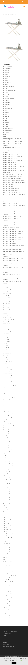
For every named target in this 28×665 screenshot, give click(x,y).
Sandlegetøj (5, 513)
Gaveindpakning (6, 361)
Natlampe (5, 473)
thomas (5, 14)
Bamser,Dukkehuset (7, 130)
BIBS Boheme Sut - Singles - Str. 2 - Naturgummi (13, 170)
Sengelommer (6, 519)
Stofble (4, 569)
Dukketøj (5, 343)
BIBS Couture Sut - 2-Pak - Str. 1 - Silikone (12, 174)
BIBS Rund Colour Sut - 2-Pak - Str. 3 (10, 203)
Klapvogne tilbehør (7, 417)
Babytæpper (5, 102)
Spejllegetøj (5, 559)
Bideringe (5, 287)
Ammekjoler (5, 74)
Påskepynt (5, 481)
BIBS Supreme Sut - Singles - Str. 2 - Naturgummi (13, 251)
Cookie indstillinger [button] (19, 660)
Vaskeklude (5, 621)
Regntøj (4, 507)
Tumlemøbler (6, 611)
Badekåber (5, 110)
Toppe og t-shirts (6, 607)
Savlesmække (6, 515)
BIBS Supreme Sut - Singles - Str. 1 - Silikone (12, 249)
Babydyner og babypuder (8, 90)
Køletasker (5, 427)
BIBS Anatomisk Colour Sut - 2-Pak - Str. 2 (12, 141)
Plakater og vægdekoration (8, 483)
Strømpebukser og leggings (9, 581)
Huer (4, 401)
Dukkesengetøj (6, 341)
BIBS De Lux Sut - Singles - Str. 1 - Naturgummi (13, 182)
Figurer (4, 355)
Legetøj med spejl (6, 449)
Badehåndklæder (6, 108)
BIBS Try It (5, 285)
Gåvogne (5, 365)
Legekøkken (5, 441)
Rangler (4, 505)
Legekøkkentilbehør (7, 443)
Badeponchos (6, 114)
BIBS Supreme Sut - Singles (9, 243)
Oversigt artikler (14, 631)
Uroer (4, 619)
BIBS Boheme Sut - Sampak (9, 162)
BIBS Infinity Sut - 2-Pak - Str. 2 (9, 186)
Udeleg (4, 613)
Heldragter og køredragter (8, 397)
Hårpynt (4, 393)
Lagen (4, 435)
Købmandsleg (6, 423)
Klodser (4, 419)
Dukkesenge (5, 339)
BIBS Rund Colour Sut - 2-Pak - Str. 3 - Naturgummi (14, 205)
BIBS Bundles (6, 172)
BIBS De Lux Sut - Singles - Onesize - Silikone (12, 180)
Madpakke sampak (7, 463)
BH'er (4, 136)
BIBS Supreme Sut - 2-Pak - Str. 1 (10, 229)
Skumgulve (5, 541)
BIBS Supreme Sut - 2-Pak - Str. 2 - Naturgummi (13, 237)
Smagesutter (5, 547)
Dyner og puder (6, 349)
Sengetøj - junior (6, 529)
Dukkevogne (5, 347)
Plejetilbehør (5, 487)
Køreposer (5, 429)
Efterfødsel (5, 351)
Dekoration (5, 327)
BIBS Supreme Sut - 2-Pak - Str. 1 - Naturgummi (13, 231)
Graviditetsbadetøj (7, 373)
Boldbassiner (6, 299)
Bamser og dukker (7, 128)
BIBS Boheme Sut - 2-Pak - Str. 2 (10, 158)
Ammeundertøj (6, 82)
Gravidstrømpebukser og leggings (10, 385)
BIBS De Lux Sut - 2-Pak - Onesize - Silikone (12, 178)
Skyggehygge (5, 543)
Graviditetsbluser (6, 375)
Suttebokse (5, 583)
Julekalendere (6, 409)
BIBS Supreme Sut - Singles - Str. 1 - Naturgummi (13, 245)
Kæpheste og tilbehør (7, 413)
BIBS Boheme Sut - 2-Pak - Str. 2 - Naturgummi (13, 160)
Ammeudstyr (5, 80)
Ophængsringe (6, 479)
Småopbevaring (6, 549)
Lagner (4, 437)
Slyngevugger (6, 545)
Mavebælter (5, 469)
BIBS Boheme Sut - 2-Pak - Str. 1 (10, 154)
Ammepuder (5, 76)
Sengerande (5, 523)
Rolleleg (4, 509)
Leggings (5, 453)
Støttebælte (5, 577)
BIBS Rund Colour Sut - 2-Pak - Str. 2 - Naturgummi (14, 200)
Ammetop (5, 78)
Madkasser (5, 459)
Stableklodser (6, 563)
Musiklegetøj (5, 471)
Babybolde (5, 88)
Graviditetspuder (6, 379)
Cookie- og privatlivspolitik (11, 656)
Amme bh (5, 70)
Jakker (4, 407)
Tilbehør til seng (6, 601)
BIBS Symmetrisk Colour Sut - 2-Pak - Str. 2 (12, 258)
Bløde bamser (6, 293)
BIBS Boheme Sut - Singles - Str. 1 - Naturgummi (13, 166)
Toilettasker (5, 605)
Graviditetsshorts (6, 381)
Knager (4, 421)
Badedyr (4, 106)
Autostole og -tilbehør (7, 86)
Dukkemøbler (6, 335)
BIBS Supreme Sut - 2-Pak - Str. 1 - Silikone (12, 233)
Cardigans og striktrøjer (8, 319)
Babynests (5, 94)
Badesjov (5, 118)
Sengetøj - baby (6, 527)
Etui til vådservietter (7, 353)
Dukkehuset (5, 333)
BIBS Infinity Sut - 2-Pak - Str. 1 (9, 184)
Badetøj (4, 120)
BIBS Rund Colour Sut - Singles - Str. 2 (11, 216)
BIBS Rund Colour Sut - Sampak (9, 209)
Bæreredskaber (6, 132)
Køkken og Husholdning (8, 425)
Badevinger (5, 124)
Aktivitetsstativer (6, 68)
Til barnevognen (6, 597)
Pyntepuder (5, 503)
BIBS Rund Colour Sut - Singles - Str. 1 (11, 211)
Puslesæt (5, 495)
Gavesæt (5, 363)
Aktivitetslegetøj (6, 66)
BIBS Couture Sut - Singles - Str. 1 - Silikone (12, 176)
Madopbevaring (6, 461)
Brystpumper (6, 311)
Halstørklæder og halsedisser (9, 389)
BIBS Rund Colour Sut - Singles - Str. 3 (11, 222)
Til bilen (4, 599)
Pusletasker (5, 497)
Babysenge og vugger (7, 98)
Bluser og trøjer (6, 295)
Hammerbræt (6, 391)
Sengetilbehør (6, 525)
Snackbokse (5, 551)
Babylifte (5, 92)
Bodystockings (6, 297)
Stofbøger (5, 573)
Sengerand (5, 521)
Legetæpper (5, 447)
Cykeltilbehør (6, 323)
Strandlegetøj (6, 579)
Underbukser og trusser (8, 617)
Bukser (4, 313)
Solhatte (4, 553)
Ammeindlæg (6, 72)
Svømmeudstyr (6, 591)
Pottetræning (5, 489)
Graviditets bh (6, 371)
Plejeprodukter (6, 485)
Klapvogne (5, 415)
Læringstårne (6, 439)
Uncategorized (6, 615)
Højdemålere (5, 399)
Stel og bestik (6, 567)
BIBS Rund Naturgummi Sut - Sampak (11, 227)
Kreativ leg (5, 433)
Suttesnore (5, 587)
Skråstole (5, 539)
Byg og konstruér (6, 317)
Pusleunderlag (6, 499)
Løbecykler (5, 455)
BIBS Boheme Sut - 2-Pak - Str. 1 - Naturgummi (13, 156)
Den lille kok (5, 329)
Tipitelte (4, 603)
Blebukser (5, 291)
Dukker (4, 337)
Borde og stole (6, 301)
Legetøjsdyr (5, 451)
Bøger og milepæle (7, 303)
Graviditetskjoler (6, 377)
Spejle (4, 557)
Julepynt (4, 411)
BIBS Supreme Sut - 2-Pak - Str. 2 (10, 235)
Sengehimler (5, 517)
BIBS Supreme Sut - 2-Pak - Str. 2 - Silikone (12, 239)
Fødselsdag (5, 359)
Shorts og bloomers (7, 533)
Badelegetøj (5, 112)
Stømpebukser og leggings (8, 575)
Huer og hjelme (6, 403)
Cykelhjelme (5, 321)
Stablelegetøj (5, 565)
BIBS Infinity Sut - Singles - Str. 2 (10, 190)
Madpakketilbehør (7, 465)
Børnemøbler (6, 305)
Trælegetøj (5, 609)
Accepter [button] (14, 662)
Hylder (4, 405)
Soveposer (5, 555)
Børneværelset (6, 309)
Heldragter (5, 395)
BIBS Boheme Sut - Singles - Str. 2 (10, 168)
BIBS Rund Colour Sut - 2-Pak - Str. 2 (10, 198)
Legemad (5, 445)
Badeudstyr (5, 122)
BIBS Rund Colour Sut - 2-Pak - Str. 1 (10, 192)
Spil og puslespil (6, 561)
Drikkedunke (5, 331)
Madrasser (5, 467)
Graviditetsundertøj (7, 383)
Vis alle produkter (7, 633)
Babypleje (5, 96)
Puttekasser (5, 501)
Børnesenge (5, 307)
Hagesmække (6, 387)
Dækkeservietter (6, 325)
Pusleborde (5, 491)
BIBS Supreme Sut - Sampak (9, 241)
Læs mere (11, 660)
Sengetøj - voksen (6, 531)
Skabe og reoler (6, 535)
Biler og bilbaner (6, 289)
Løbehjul (5, 457)
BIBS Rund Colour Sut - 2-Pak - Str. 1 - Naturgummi (14, 194)
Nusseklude (5, 477)
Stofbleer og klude (7, 571)
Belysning (5, 134)
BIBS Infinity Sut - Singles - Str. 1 (10, 188)
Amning (4, 84)
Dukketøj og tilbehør (7, 345)
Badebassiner (6, 104)
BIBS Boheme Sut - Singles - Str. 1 (10, 164)
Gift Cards (5, 367)
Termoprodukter (6, 593)
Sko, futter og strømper (8, 537)
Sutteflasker (5, 585)
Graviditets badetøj (7, 369)
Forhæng (5, 357)
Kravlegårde (5, 431)
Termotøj (5, 595)
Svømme (5, 589)
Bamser (4, 126)
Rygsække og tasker (7, 511)
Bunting (4, 315)
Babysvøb (5, 100)
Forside (5, 631)
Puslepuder (5, 493)
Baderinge (5, 116)
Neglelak (5, 475)
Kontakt (5, 635)
